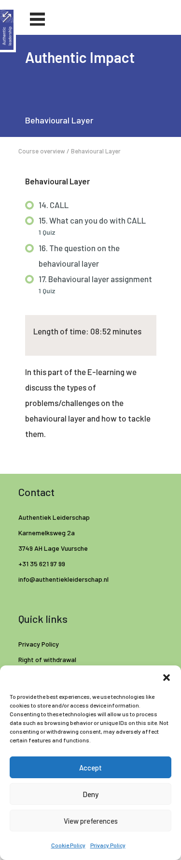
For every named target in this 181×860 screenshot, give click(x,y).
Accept (90, 767)
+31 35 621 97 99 (41, 563)
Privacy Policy (107, 845)
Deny (90, 794)
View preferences (91, 820)
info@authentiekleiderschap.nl (64, 579)
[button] (166, 677)
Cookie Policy (68, 845)
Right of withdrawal (47, 659)
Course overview (41, 151)
